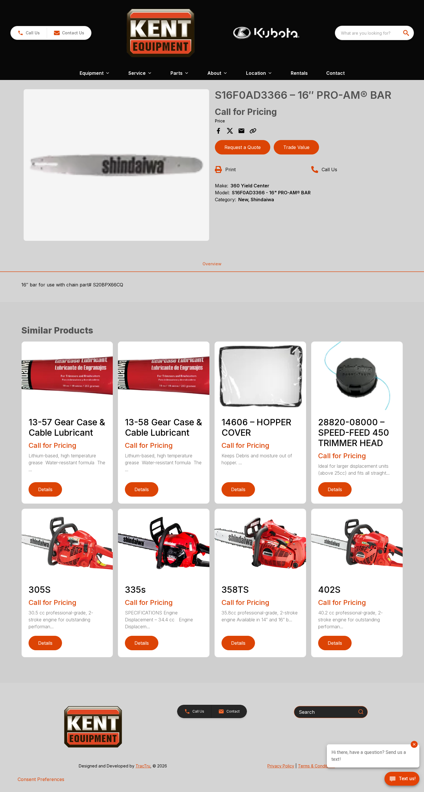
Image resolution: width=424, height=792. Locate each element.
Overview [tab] (212, 263)
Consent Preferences (41, 779)
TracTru (143, 765)
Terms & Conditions (316, 765)
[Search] (361, 712)
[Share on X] (229, 130)
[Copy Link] (252, 130)
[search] (407, 33)
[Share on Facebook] (218, 130)
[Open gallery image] (116, 165)
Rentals (299, 73)
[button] (29, 33)
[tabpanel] (116, 166)
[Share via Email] (241, 130)
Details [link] (45, 489)
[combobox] (374, 33)
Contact (335, 73)
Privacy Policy (280, 765)
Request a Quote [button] (242, 147)
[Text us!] (402, 779)
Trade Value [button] (296, 147)
